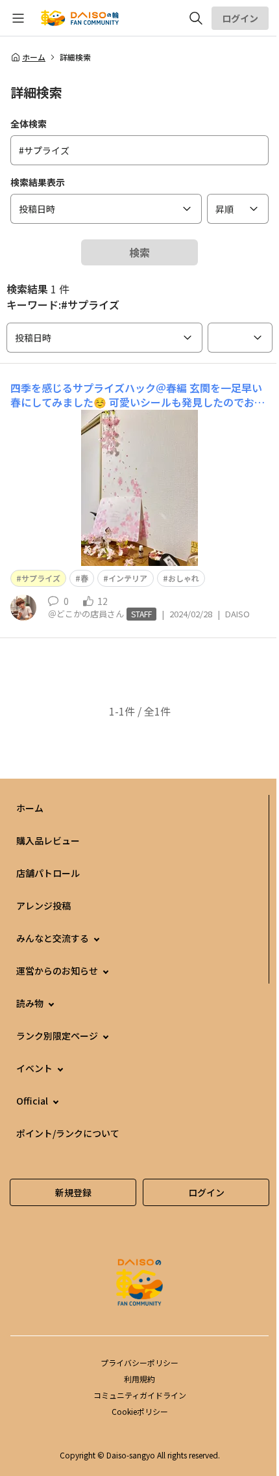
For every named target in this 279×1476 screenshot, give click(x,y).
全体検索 (28, 123)
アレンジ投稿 (43, 905)
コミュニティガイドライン (139, 1395)
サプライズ (40, 578)
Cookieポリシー (140, 1411)
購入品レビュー (48, 840)
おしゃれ (183, 578)
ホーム (33, 57)
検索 (139, 252)
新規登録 (73, 1192)
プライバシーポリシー (139, 1362)
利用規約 (139, 1378)
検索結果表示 (37, 182)
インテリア (127, 578)
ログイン (240, 18)
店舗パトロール (48, 872)
